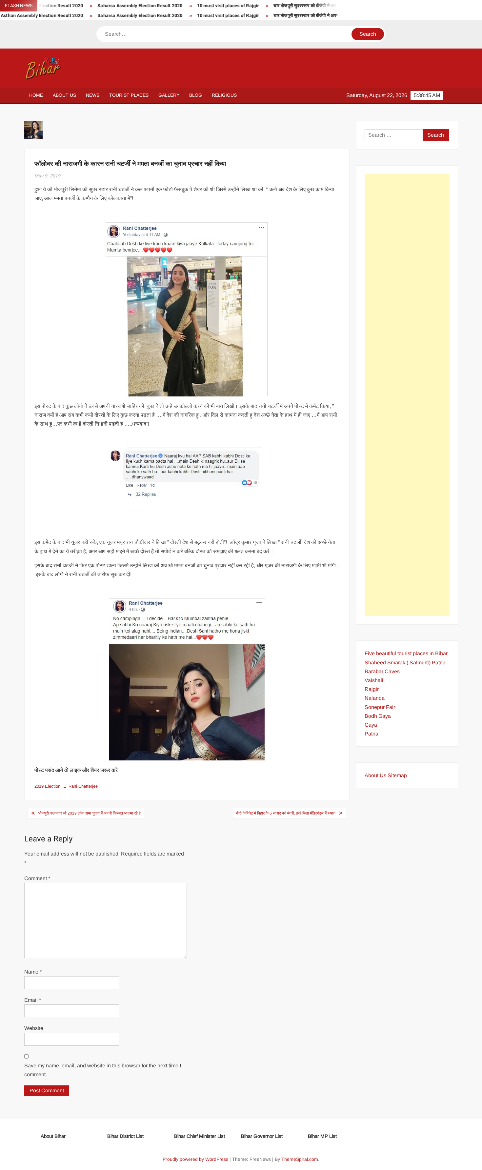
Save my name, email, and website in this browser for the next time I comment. (102, 1070)
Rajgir (372, 689)
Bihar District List (125, 1136)
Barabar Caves (382, 671)
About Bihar (53, 1136)
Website (33, 1028)
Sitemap (397, 775)
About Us (64, 95)
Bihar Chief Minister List (199, 1136)
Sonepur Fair (380, 707)
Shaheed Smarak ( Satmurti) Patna (405, 662)
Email (32, 1000)
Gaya (371, 725)
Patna (371, 733)
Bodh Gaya (378, 716)
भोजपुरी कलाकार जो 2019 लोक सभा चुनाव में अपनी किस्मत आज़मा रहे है (89, 813)
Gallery (168, 95)
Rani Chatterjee (83, 786)
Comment (37, 878)
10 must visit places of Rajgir (203, 5)
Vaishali (374, 680)
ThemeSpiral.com (299, 1159)
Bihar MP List (322, 1136)
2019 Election (47, 786)
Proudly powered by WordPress (195, 1159)
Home (36, 95)
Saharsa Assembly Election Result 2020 (115, 5)
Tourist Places (129, 95)
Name (33, 972)
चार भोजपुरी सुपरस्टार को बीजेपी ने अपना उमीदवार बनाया (295, 5)
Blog (195, 95)
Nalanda (375, 698)
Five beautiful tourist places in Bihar (406, 653)
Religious (224, 95)
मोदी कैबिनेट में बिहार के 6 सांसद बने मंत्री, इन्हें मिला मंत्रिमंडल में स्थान (285, 813)
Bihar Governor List (262, 1136)
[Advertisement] (407, 395)
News (92, 95)
